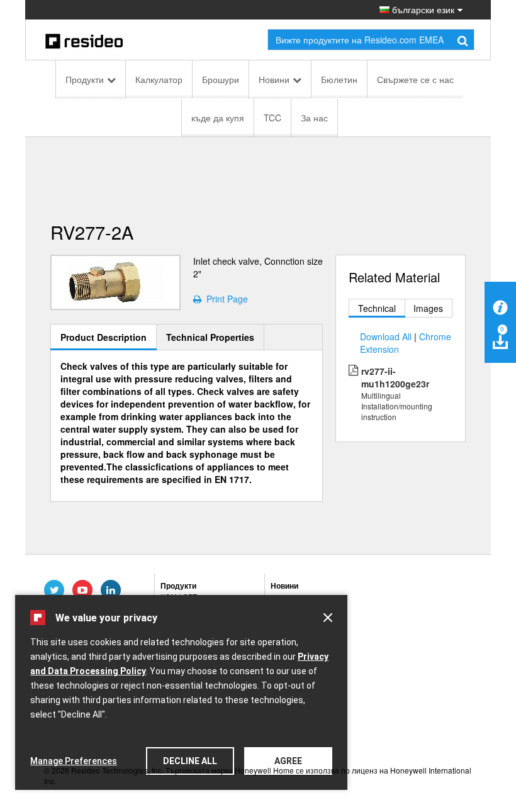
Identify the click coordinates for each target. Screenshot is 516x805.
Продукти (84, 79)
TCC (272, 117)
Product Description (103, 337)
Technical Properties (210, 337)
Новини (274, 79)
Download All (386, 336)
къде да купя (217, 117)
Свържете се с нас (415, 79)
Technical (377, 308)
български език (422, 9)
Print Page (224, 298)
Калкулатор (158, 79)
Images (428, 308)
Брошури (220, 79)
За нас (314, 117)
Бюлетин (339, 79)
